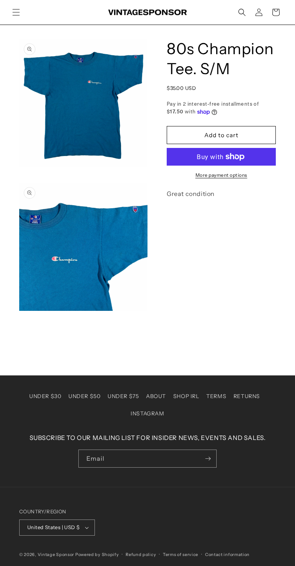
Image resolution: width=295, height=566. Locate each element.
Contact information (227, 554)
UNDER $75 (123, 396)
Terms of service (180, 554)
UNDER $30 (45, 396)
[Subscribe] (207, 459)
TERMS (216, 396)
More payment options (221, 175)
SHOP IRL (186, 396)
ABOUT (156, 396)
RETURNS (247, 396)
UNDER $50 (84, 396)
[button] (16, 12)
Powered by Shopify (97, 554)
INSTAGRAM (147, 413)
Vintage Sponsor (56, 554)
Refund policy (141, 554)
